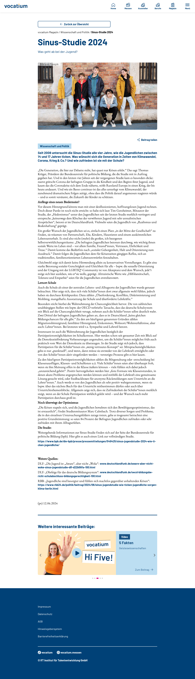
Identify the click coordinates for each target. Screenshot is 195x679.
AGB (40, 621)
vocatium (47, 652)
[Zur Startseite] (16, 6)
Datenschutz (45, 614)
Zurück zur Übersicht (76, 24)
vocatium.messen (70, 652)
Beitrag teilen (149, 139)
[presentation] (40, 555)
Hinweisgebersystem (50, 628)
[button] (93, 578)
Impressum (44, 606)
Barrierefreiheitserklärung (53, 636)
